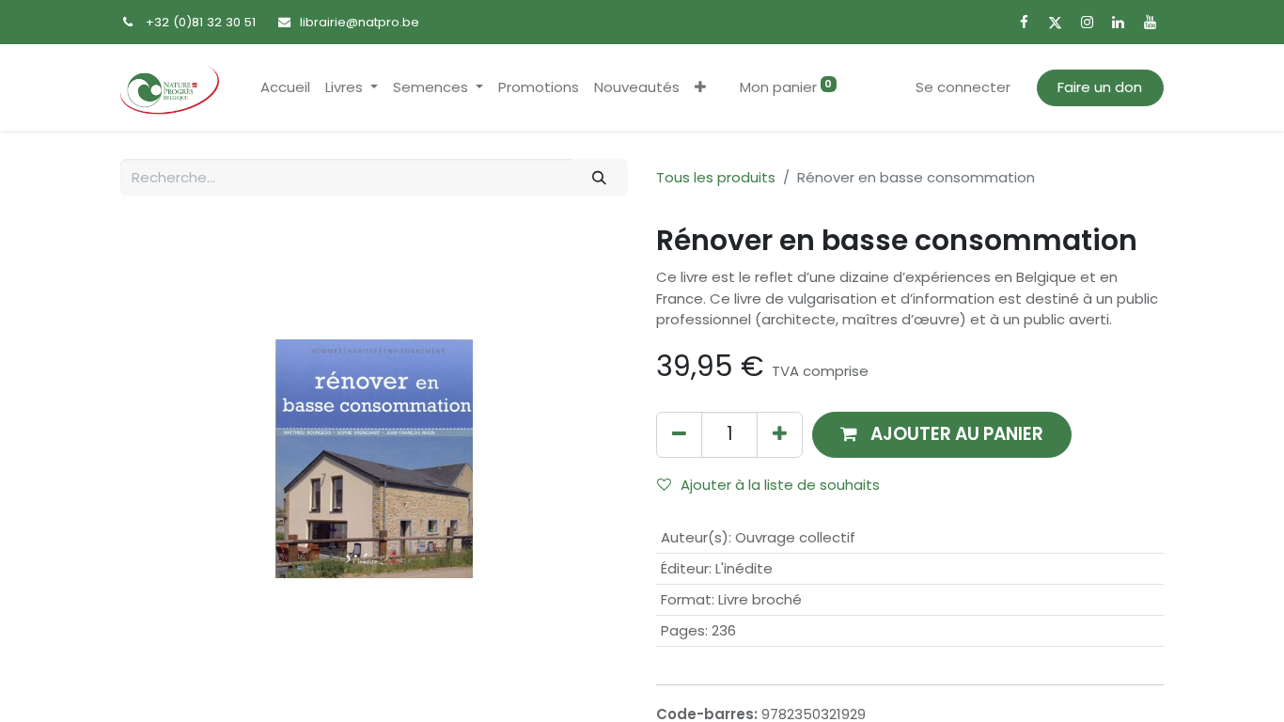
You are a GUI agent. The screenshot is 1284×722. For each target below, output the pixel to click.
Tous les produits (715, 177)
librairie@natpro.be (359, 22)
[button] (700, 88)
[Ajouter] (780, 435)
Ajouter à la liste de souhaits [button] (780, 484)
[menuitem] (285, 88)
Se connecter (963, 87)
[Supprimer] (679, 435)
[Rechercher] (600, 177)
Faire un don (1099, 87)
